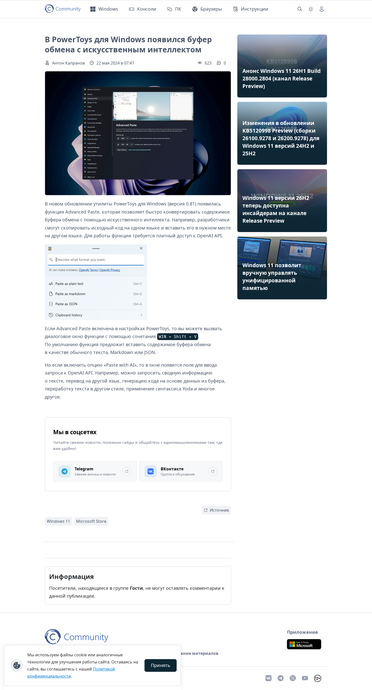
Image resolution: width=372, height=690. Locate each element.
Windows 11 (58, 521)
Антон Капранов (68, 63)
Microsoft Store (91, 521)
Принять (160, 665)
